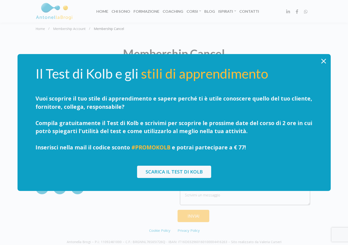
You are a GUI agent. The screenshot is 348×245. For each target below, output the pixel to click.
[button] (174, 172)
